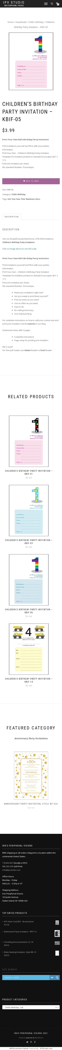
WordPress (39, 1038)
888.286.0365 (8, 866)
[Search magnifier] (57, 977)
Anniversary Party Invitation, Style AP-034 (31, 804)
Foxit (42, 350)
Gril (9, 199)
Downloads (21, 22)
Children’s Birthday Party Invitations (18, 242)
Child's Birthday (36, 22)
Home (11, 22)
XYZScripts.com (46, 1048)
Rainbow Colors (33, 199)
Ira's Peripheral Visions (14, 6)
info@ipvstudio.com (11, 870)
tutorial (31, 323)
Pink (23, 199)
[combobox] (31, 1007)
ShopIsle (22, 1038)
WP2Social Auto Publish (19, 1048)
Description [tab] (12, 217)
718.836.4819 (8, 863)
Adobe (27, 350)
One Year (16, 199)
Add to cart (32, 181)
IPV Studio (14, 2)
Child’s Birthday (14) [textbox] (30, 1007)
